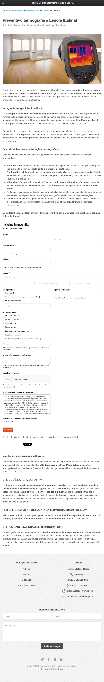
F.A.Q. (26, 574)
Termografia (33, 10)
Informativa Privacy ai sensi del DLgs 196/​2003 (18, 392)
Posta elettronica (12, 245)
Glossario (26, 580)
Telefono (9, 259)
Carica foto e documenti (11, 373)
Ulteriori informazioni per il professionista (17, 355)
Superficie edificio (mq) (62, 290)
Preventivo (17, 10)
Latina (46, 10)
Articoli (26, 569)
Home (5, 10)
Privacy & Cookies (26, 585)
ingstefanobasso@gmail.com (79, 591)
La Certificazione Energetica (80, 596)
